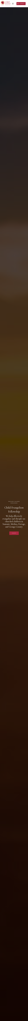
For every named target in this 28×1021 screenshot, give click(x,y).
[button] (13, 4)
